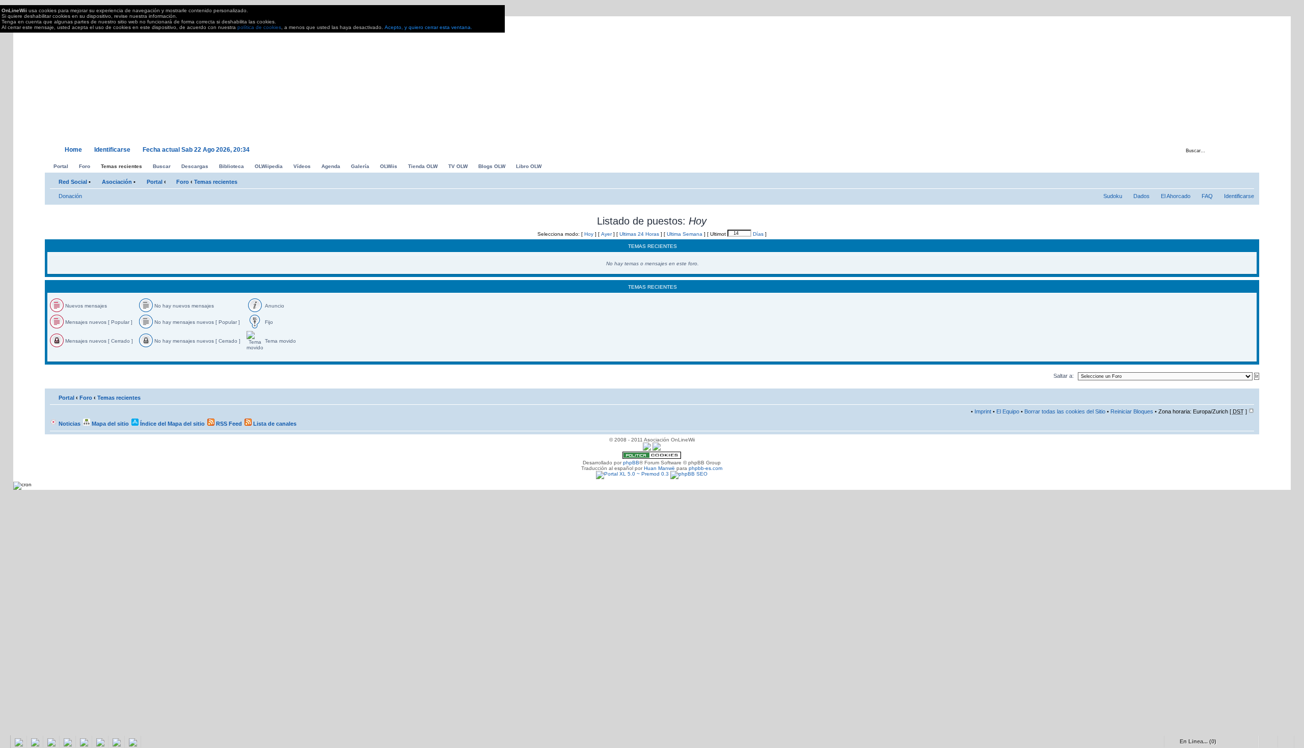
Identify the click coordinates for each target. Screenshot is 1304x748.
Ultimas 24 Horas (639, 234)
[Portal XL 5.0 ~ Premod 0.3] (632, 474)
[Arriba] (1251, 411)
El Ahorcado (1175, 196)
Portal (154, 182)
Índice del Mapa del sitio (172, 424)
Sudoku (1112, 196)
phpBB (631, 462)
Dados (1141, 196)
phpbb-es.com (705, 468)
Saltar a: (1063, 376)
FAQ (1207, 196)
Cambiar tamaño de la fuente (1246, 179)
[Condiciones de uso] (647, 449)
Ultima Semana (684, 234)
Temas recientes (215, 182)
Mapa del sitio (109, 424)
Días (758, 234)
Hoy (588, 234)
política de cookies (259, 27)
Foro (182, 182)
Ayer (606, 234)
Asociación (117, 182)
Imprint (982, 411)
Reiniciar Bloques (1131, 411)
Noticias (68, 424)
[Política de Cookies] (651, 457)
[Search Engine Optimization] (689, 474)
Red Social (73, 182)
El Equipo (1007, 411)
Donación (70, 196)
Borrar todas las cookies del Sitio (1064, 411)
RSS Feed (228, 424)
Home (73, 149)
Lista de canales (274, 424)
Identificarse (112, 149)
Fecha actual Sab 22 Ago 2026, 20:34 (196, 149)
